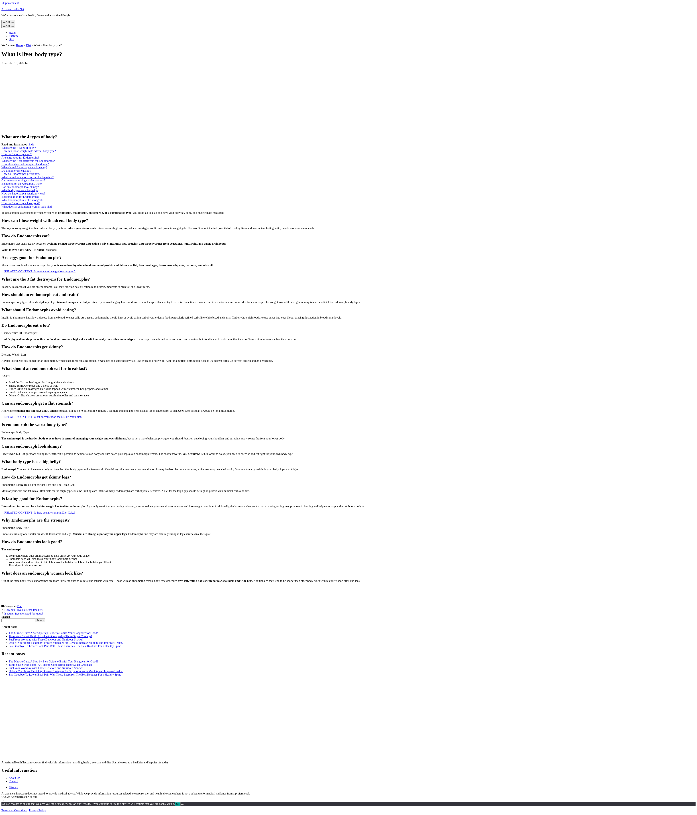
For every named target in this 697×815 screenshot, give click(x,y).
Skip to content (10, 3)
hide (31, 144)
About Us (14, 777)
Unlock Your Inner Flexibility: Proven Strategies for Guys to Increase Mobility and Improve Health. (66, 642)
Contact (13, 781)
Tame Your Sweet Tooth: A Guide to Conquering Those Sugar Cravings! (50, 636)
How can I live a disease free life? (23, 609)
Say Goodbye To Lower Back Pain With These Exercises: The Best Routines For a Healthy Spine (65, 646)
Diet (11, 39)
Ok (177, 804)
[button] (2, 800)
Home (19, 45)
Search (40, 620)
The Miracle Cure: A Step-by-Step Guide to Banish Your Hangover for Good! (53, 632)
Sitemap (13, 787)
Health (12, 32)
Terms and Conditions (14, 810)
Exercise (14, 35)
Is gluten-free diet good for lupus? (23, 613)
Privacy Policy (37, 810)
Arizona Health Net (12, 9)
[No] (182, 804)
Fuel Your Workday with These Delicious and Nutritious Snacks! (46, 639)
